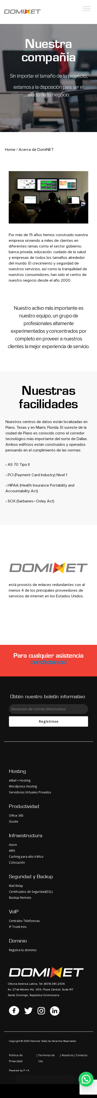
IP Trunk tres (18, 927)
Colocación (17, 862)
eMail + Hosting (19, 780)
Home (10, 150)
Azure (13, 845)
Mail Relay (16, 886)
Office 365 (16, 815)
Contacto (82, 1055)
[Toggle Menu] (87, 8)
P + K (26, 1070)
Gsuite (13, 821)
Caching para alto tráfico (26, 856)
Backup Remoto (20, 897)
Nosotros (67, 1055)
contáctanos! (48, 662)
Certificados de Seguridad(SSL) (31, 892)
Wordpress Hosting (23, 786)
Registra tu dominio (23, 950)
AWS (12, 850)
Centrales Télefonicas (24, 921)
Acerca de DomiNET (36, 150)
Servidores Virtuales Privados (30, 792)
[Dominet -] (22, 12)
